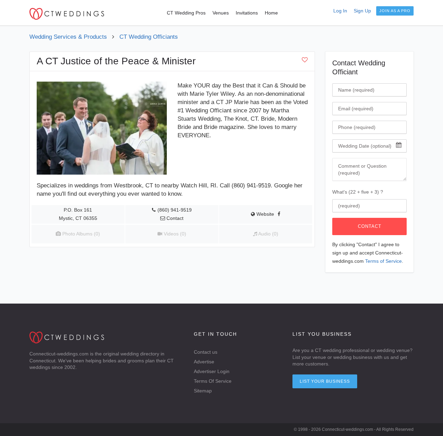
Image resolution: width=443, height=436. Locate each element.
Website (264, 214)
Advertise (204, 361)
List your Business (325, 381)
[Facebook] (279, 214)
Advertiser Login (211, 371)
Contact (369, 226)
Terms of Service (383, 261)
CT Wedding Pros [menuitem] (186, 13)
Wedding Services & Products (68, 37)
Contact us (205, 352)
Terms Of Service (213, 381)
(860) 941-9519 (174, 210)
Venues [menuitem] (221, 13)
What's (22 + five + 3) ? (357, 192)
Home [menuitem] (271, 13)
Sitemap (203, 390)
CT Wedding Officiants (148, 37)
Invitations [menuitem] (247, 13)
